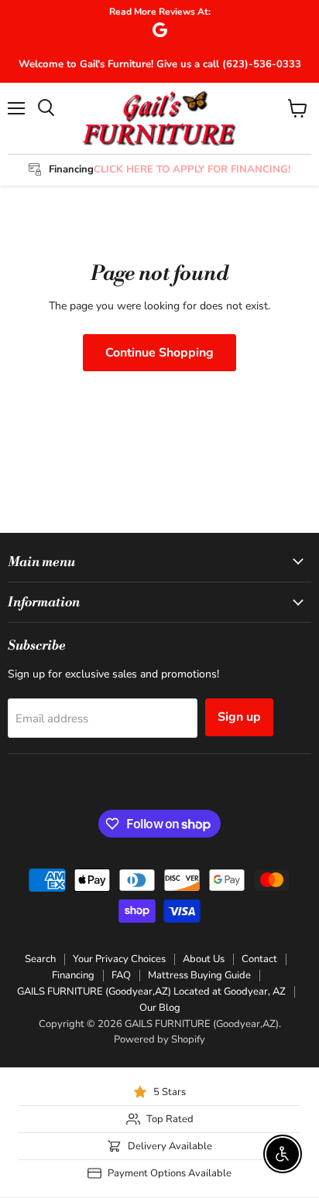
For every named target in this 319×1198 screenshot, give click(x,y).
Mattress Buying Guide (199, 975)
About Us (204, 959)
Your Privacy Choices (119, 959)
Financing (73, 975)
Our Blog (159, 1008)
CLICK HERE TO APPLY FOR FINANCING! (192, 169)
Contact (259, 959)
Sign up (239, 716)
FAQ (121, 975)
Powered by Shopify (159, 1039)
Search (40, 959)
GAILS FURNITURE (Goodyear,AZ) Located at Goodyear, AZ (151, 991)
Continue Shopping (159, 352)
